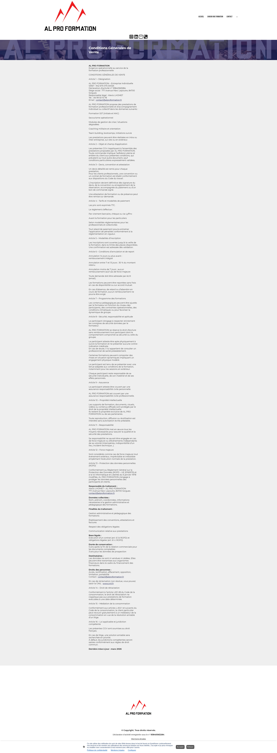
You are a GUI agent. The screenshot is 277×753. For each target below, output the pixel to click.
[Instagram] (131, 37)
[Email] (141, 37)
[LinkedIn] (136, 37)
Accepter (180, 747)
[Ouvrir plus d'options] (237, 16)
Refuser (190, 747)
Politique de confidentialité (97, 750)
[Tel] (146, 37)
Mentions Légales (117, 750)
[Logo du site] (70, 17)
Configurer (132, 750)
